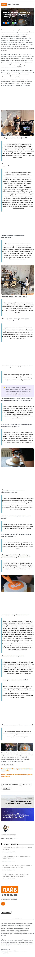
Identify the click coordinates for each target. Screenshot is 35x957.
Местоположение (7, 842)
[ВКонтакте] (4, 23)
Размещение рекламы (17, 918)
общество (27, 20)
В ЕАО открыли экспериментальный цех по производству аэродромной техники (16, 875)
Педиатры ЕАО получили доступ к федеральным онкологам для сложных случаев (17, 866)
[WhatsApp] (13, 23)
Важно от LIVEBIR (26, 784)
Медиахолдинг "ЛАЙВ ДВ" (9, 899)
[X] (11, 23)
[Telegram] (15, 23)
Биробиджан (15, 784)
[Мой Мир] (8, 23)
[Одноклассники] (6, 23)
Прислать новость (6, 912)
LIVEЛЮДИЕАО (6, 788)
